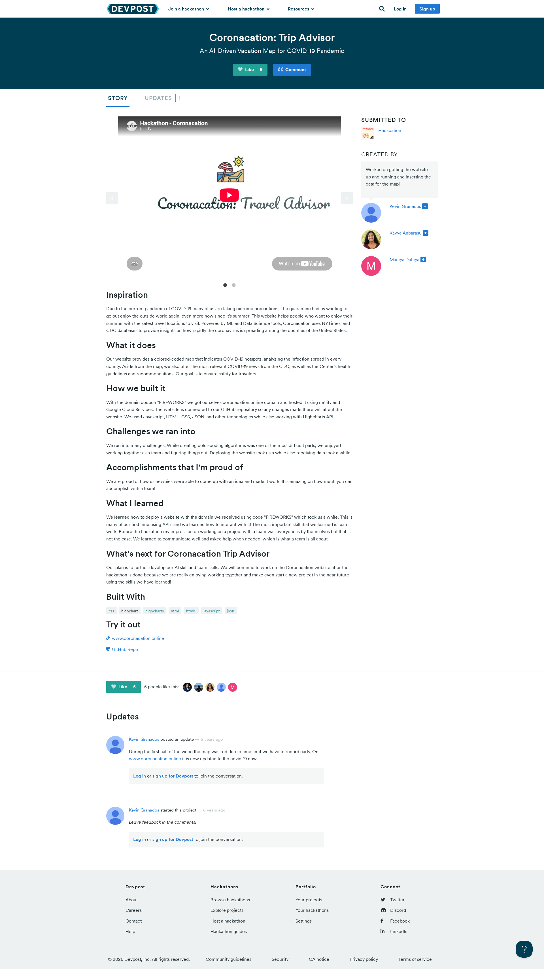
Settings (304, 921)
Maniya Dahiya (404, 259)
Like (253, 69)
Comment (295, 69)
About (132, 899)
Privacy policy (364, 959)
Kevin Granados (405, 206)
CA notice (319, 959)
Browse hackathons (230, 899)
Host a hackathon (246, 9)
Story (118, 98)
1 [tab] (225, 284)
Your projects (309, 899)
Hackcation (389, 130)
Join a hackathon (186, 9)
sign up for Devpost (172, 776)
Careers (134, 910)
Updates (163, 98)
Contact (134, 921)
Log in (400, 9)
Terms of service (415, 959)
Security (280, 959)
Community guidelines (228, 959)
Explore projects (227, 910)
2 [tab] (234, 284)
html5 (191, 611)
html (175, 611)
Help (130, 931)
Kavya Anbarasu (406, 233)
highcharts (154, 611)
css (111, 611)
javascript (211, 611)
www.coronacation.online (155, 758)
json (230, 611)
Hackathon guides (229, 931)
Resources (299, 9)
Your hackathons (312, 910)
